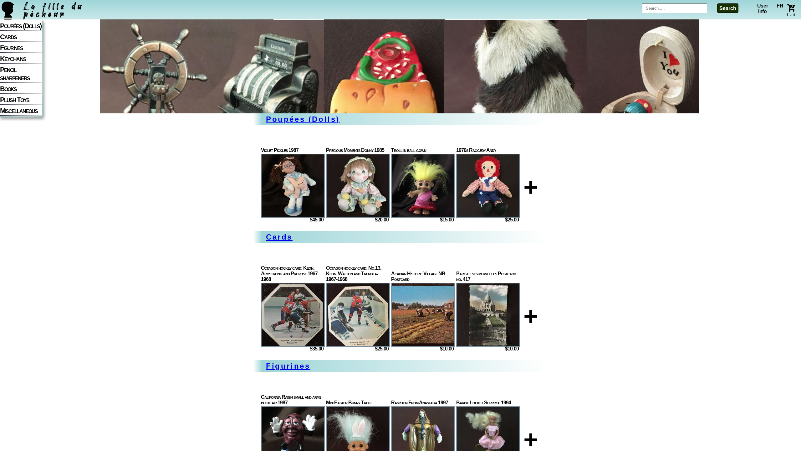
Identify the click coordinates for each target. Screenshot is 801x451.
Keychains (13, 59)
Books (8, 89)
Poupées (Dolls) (20, 26)
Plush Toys (14, 100)
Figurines (11, 48)
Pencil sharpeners (15, 74)
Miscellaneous (19, 111)
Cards (8, 37)
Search (727, 8)
